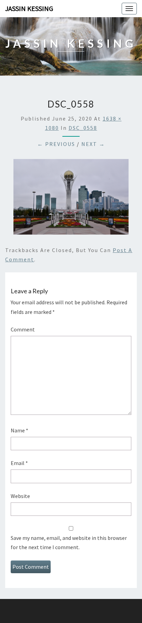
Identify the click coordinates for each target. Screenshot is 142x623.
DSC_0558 (83, 127)
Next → (93, 143)
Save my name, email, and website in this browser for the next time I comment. (69, 542)
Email (19, 463)
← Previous (56, 143)
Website (20, 495)
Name (19, 430)
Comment (23, 329)
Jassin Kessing (29, 8)
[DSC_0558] (71, 198)
